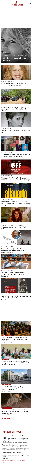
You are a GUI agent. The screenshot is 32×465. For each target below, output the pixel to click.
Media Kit (19, 460)
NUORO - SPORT (5, 359)
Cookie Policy (12, 460)
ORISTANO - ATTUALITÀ (7, 335)
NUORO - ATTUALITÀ (6, 384)
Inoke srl (8, 458)
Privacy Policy (5, 460)
